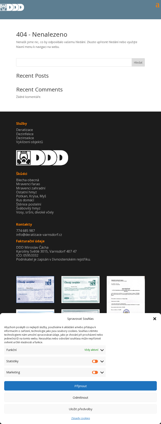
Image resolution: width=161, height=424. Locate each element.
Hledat (138, 62)
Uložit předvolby (80, 409)
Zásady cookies (80, 418)
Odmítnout (80, 397)
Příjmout (80, 386)
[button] (155, 319)
